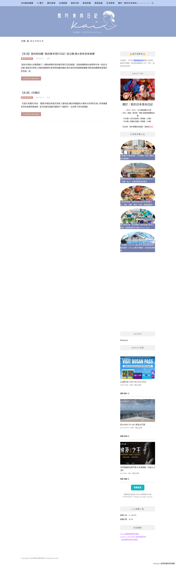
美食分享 (75, 3)
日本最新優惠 (27, 3)
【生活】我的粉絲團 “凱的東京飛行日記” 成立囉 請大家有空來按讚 (57, 53)
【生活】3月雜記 (30, 92)
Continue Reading (31, 78)
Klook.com (124, 340)
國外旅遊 (51, 3)
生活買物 (110, 3)
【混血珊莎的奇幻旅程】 (129, 540)
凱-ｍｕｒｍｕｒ (27, 58)
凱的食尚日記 (139, 60)
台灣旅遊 (63, 3)
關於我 (150, 126)
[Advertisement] (137, 292)
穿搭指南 (98, 3)
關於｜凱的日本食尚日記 (129, 3)
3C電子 (40, 3)
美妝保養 (87, 3)
